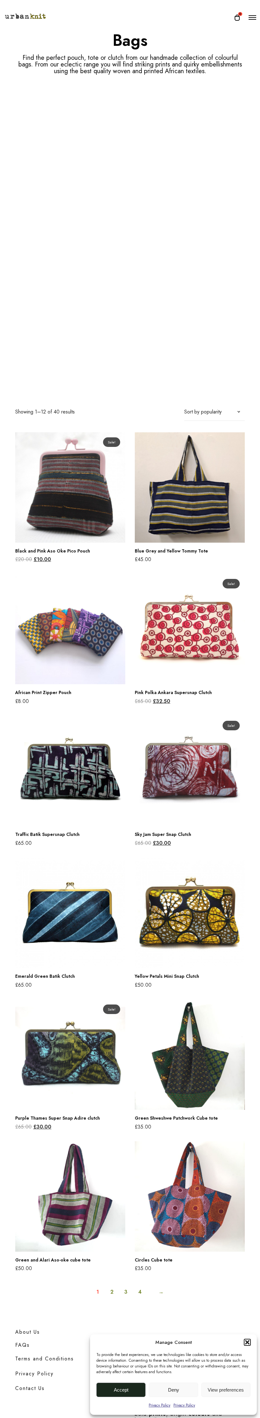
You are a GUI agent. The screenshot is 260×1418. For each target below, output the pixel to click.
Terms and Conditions (44, 1358)
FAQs (22, 1345)
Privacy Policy (159, 1405)
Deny (173, 1390)
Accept (121, 1390)
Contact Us (30, 1388)
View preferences (226, 1390)
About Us (27, 1332)
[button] (247, 1342)
